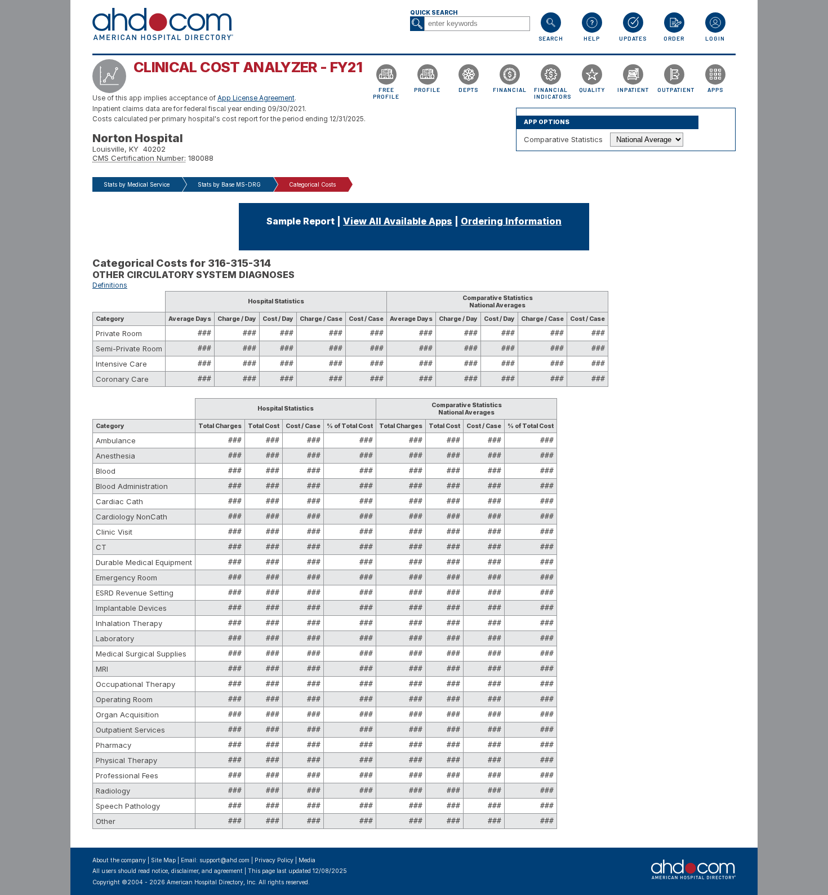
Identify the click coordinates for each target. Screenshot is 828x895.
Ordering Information (511, 221)
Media (307, 860)
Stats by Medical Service (137, 184)
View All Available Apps (397, 221)
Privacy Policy (274, 860)
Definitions (109, 285)
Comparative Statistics (563, 139)
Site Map (163, 860)
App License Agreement (256, 98)
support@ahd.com (224, 860)
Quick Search (433, 12)
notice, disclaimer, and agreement (197, 871)
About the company (119, 860)
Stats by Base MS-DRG (229, 184)
